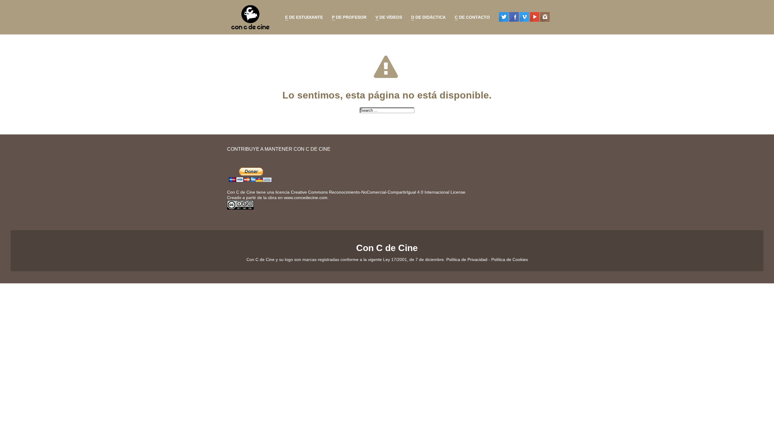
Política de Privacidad (466, 259)
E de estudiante (302, 18)
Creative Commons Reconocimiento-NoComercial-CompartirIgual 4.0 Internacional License (378, 192)
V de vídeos (387, 18)
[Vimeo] (524, 17)
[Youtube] (534, 17)
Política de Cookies (509, 259)
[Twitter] (504, 17)
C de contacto (471, 18)
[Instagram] (545, 17)
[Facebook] (514, 17)
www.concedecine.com (305, 197)
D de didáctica (427, 18)
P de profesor (347, 18)
